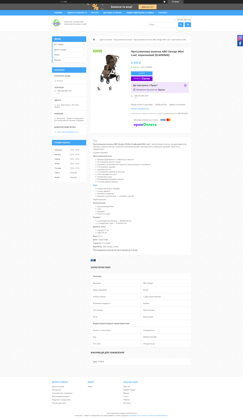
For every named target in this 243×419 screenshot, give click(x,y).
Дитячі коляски (106, 40)
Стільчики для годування (62, 393)
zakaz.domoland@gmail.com (67, 132)
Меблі (56, 55)
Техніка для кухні (59, 403)
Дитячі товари (60, 50)
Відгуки (57, 60)
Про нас (95, 13)
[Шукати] (181, 24)
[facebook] (92, 261)
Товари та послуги (75, 13)
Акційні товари (129, 390)
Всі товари (58, 44)
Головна (58, 13)
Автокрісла (56, 390)
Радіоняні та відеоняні (61, 400)
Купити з (137, 79)
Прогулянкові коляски (123, 40)
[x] (95, 261)
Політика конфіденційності (158, 415)
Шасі (95, 185)
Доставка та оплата (112, 13)
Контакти (163, 13)
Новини (126, 400)
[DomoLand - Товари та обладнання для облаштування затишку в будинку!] (56, 23)
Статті (125, 396)
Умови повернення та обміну (140, 13)
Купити (142, 73)
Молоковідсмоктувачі (60, 396)
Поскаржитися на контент (138, 415)
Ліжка (90, 386)
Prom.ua (134, 413)
